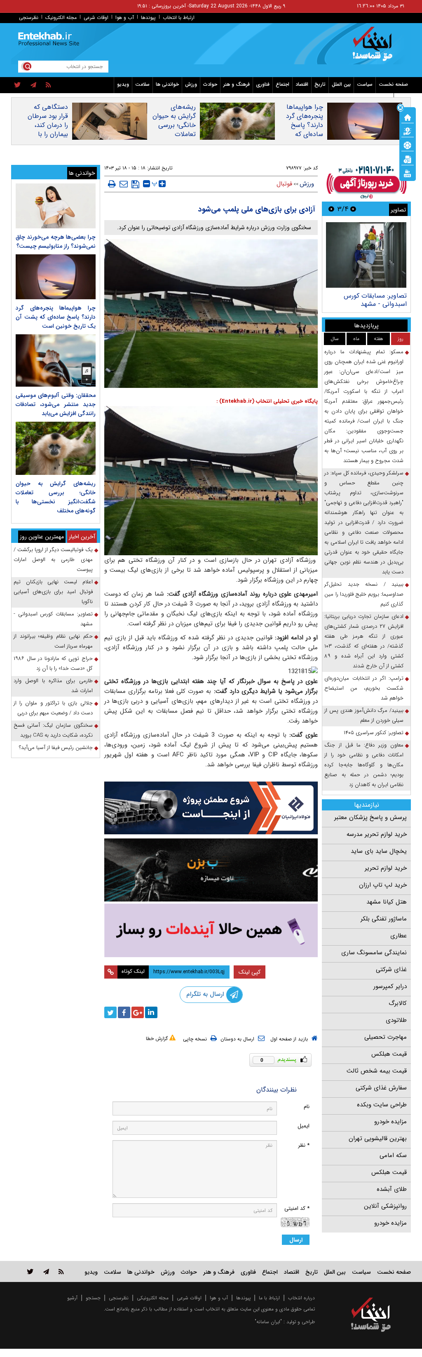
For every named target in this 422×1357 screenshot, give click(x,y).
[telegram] (33, 85)
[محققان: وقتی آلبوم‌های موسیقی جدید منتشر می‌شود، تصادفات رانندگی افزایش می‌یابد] (56, 360)
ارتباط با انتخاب (179, 17)
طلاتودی (396, 1020)
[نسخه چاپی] (112, 183)
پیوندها (148, 17)
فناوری (263, 84)
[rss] (48, 85)
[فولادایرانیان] (211, 808)
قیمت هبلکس (389, 1054)
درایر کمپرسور (390, 986)
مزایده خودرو (390, 1122)
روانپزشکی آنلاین (385, 1206)
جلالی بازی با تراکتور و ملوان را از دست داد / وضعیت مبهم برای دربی (53, 708)
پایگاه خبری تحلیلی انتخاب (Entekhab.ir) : (267, 401)
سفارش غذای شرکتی (381, 1088)
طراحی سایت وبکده (382, 1105)
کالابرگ (398, 1003)
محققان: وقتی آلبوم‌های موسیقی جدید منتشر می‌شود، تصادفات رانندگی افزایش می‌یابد (56, 404)
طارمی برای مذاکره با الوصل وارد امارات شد (53, 685)
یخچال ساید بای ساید (379, 851)
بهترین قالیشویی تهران (378, 1138)
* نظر (303, 1145)
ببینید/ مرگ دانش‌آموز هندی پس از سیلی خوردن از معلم (363, 715)
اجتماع (282, 84)
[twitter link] (30, 1271)
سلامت (142, 84)
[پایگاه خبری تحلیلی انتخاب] (375, 48)
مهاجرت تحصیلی (385, 1037)
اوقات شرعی (96, 17)
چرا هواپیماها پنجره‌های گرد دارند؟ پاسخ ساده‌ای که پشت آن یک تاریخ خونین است (304, 134)
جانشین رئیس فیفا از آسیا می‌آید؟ (56, 747)
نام (306, 1106)
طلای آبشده (392, 1189)
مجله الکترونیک (61, 17)
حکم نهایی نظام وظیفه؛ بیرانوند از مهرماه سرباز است (53, 641)
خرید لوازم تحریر (386, 868)
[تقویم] (407, 159)
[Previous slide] (353, 208)
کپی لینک (249, 972)
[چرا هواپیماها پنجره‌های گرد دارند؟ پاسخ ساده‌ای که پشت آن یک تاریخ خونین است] (56, 276)
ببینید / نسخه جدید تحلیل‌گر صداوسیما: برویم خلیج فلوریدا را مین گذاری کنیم (363, 594)
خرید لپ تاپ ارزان (383, 885)
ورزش (191, 84)
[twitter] (17, 85)
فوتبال (284, 184)
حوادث (210, 84)
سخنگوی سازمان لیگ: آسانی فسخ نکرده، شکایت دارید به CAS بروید (53, 730)
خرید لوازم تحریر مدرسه (377, 834)
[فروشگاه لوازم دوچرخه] (211, 870)
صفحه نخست (393, 84)
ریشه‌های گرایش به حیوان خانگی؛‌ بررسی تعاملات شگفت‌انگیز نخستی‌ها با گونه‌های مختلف (173, 134)
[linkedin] (151, 1012)
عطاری (398, 936)
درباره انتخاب (301, 1298)
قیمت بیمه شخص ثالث (377, 1071)
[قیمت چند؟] (407, 130)
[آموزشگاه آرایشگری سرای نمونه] (211, 930)
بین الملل (341, 84)
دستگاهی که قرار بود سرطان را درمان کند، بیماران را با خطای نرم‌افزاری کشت (47, 130)
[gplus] (137, 1012)
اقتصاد (301, 84)
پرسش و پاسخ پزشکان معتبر (370, 817)
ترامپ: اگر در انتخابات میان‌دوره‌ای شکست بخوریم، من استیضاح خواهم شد (363, 688)
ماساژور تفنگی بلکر (384, 919)
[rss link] (61, 1271)
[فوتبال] (407, 145)
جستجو (93, 1298)
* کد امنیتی (296, 1208)
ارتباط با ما (269, 1298)
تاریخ (320, 84)
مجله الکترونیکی (153, 1298)
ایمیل (303, 1126)
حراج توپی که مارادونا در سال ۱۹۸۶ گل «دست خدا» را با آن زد (53, 663)
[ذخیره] (135, 184)
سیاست (365, 84)
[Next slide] (331, 208)
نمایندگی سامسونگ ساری (374, 953)
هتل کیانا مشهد (386, 902)
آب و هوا (124, 17)
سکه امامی (393, 1155)
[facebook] (124, 1012)
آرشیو (72, 1298)
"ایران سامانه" (268, 1322)
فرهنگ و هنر (236, 84)
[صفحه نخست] (407, 116)
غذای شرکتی (391, 969)
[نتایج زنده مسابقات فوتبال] (407, 173)
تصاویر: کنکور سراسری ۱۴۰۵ (373, 732)
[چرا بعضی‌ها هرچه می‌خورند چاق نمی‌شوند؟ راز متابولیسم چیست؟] (56, 205)
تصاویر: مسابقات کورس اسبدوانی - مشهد (375, 300)
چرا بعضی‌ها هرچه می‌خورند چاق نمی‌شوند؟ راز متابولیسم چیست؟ (56, 241)
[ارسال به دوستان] (124, 183)
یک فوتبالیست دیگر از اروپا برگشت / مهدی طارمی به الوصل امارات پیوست (53, 559)
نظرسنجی (28, 17)
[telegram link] (46, 1271)
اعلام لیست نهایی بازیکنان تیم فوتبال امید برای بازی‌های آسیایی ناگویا (53, 592)
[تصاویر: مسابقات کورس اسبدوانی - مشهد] (366, 255)
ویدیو (123, 84)
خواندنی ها (167, 84)
